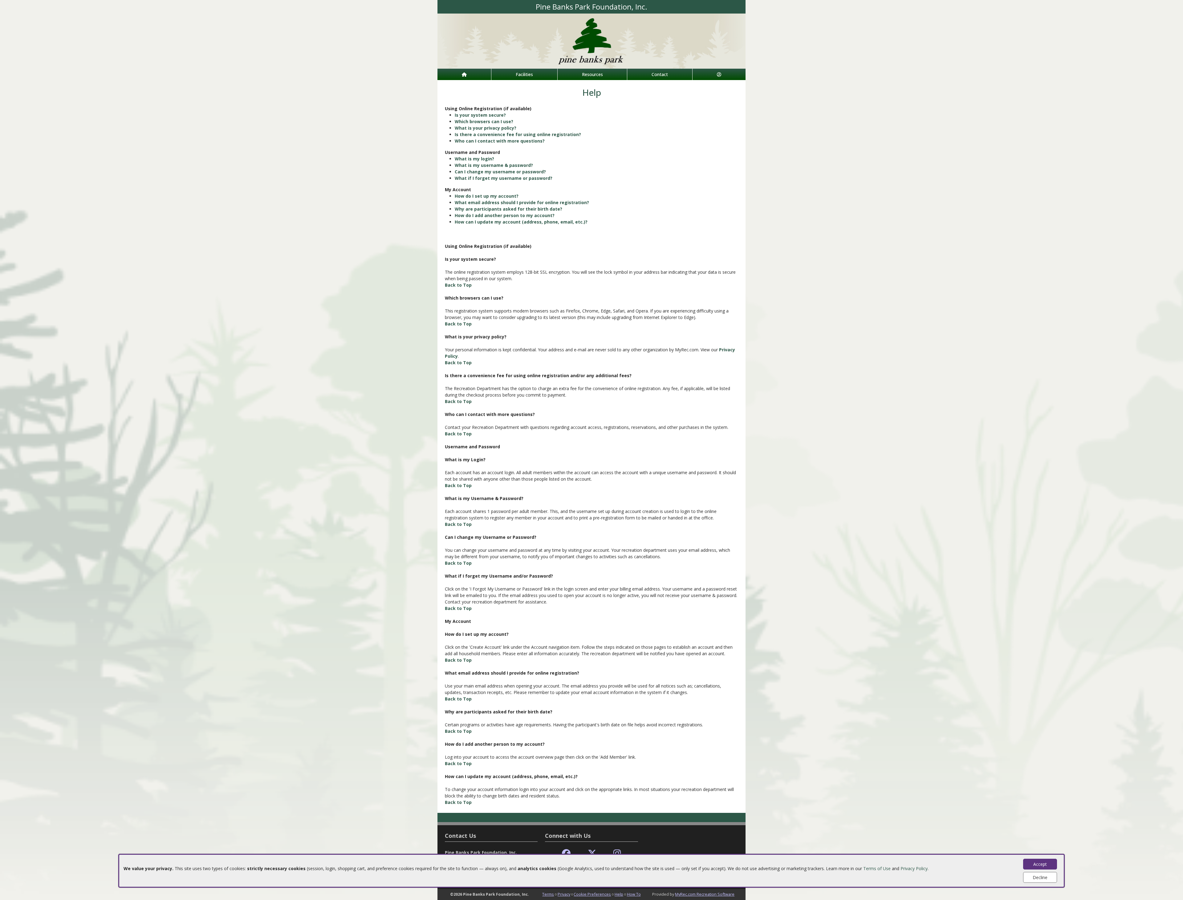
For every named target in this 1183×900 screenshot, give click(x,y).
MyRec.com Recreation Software (704, 894)
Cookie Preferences (592, 894)
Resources (592, 74)
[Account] (719, 74)
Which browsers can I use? (484, 121)
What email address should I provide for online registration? (522, 202)
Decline (1040, 877)
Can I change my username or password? (500, 172)
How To (634, 894)
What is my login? (474, 159)
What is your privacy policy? (485, 128)
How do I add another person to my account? (505, 215)
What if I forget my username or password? (503, 178)
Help (619, 894)
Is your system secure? (480, 115)
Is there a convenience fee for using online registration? (518, 134)
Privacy (564, 894)
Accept (1040, 864)
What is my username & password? (494, 165)
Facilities (524, 74)
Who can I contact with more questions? (500, 141)
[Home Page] (464, 74)
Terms (548, 894)
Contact (660, 74)
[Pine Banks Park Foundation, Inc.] (591, 40)
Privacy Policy (914, 868)
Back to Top (458, 285)
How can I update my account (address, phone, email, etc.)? (521, 222)
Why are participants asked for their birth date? (508, 209)
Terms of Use (877, 868)
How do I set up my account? (486, 196)
